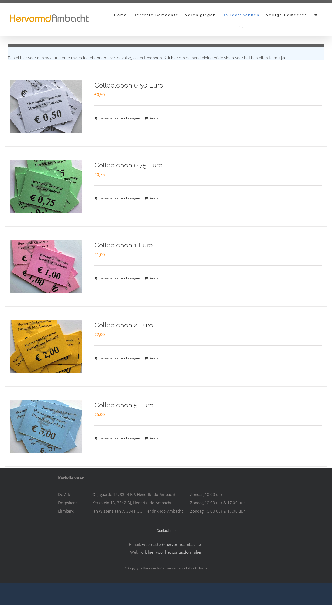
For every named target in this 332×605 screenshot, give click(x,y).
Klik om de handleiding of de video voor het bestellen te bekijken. (226, 58)
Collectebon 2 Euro (123, 325)
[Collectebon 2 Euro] (46, 346)
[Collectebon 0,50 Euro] (46, 106)
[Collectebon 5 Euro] (46, 426)
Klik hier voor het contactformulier (171, 552)
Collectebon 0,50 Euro (128, 85)
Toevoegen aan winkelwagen (119, 118)
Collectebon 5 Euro (123, 405)
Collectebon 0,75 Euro (128, 165)
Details (154, 118)
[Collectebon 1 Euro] (46, 266)
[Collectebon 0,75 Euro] (46, 186)
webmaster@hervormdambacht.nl (172, 544)
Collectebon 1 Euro (123, 245)
